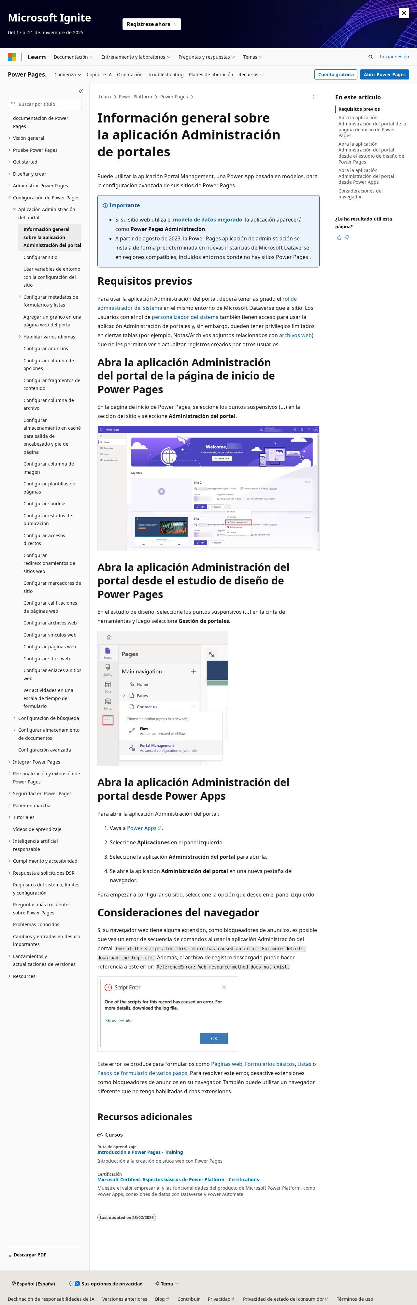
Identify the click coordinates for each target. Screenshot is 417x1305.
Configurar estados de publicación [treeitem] (47, 519)
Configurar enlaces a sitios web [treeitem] (52, 674)
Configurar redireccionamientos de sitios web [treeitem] (49, 563)
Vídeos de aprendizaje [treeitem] (37, 829)
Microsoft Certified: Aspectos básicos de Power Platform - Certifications (178, 1180)
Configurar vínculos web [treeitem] (50, 635)
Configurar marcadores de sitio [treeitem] (52, 587)
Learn (105, 96)
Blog (160, 1299)
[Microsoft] (12, 57)
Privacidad (219, 1299)
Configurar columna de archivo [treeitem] (48, 404)
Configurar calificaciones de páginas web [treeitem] (50, 607)
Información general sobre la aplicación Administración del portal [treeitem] (52, 237)
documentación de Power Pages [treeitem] (40, 122)
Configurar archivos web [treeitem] (50, 623)
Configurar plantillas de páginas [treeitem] (49, 487)
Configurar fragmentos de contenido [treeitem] (51, 384)
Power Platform (135, 96)
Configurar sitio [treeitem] (40, 257)
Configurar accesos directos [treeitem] (44, 539)
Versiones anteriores (124, 1299)
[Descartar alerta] (404, 13)
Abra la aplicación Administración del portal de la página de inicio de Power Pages (372, 126)
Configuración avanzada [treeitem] (44, 750)
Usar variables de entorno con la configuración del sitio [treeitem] (51, 277)
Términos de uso (355, 1299)
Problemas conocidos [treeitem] (36, 924)
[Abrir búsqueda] (370, 57)
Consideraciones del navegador (360, 194)
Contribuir (189, 1299)
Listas (304, 1064)
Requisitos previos (359, 109)
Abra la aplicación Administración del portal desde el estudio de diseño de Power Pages (371, 153)
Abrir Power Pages (385, 74)
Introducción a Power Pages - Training (140, 1152)
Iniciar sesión (394, 56)
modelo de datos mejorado (207, 219)
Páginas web (226, 1064)
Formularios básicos (270, 1064)
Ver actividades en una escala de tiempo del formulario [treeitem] (48, 698)
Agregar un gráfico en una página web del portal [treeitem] (52, 321)
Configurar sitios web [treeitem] (46, 658)
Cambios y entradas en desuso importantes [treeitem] (46, 940)
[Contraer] (81, 91)
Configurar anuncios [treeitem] (45, 348)
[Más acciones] (314, 97)
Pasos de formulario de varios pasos (142, 1073)
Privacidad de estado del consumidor (283, 1299)
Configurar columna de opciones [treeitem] (48, 364)
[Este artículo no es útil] (347, 237)
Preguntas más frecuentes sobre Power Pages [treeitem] (42, 908)
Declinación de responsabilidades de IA (51, 1299)
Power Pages (174, 96)
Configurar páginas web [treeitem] (49, 646)
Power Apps (142, 828)
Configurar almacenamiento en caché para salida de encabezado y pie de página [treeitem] (52, 436)
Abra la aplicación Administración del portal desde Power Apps (366, 176)
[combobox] (44, 104)
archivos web (295, 335)
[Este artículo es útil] (339, 237)
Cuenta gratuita (336, 74)
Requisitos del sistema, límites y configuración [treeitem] (46, 889)
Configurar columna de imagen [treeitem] (48, 468)
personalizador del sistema (185, 317)
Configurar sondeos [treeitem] (44, 503)
